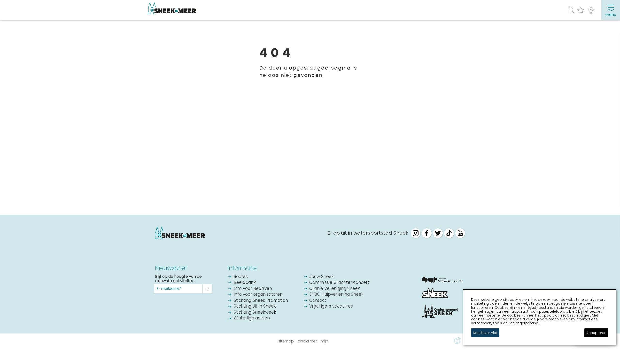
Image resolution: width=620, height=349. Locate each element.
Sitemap (286, 341)
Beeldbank (245, 282)
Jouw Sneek (321, 276)
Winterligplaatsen (252, 318)
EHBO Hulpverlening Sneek (336, 294)
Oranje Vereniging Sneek (334, 288)
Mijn (324, 341)
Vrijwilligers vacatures (331, 306)
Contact (317, 300)
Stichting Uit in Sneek (255, 306)
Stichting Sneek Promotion (261, 300)
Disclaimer (307, 341)
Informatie (242, 268)
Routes (241, 276)
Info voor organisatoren (258, 294)
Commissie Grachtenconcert (339, 282)
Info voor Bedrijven (253, 288)
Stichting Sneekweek (255, 312)
